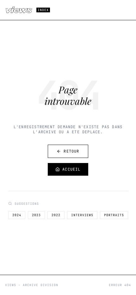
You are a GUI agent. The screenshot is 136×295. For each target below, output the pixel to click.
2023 (36, 215)
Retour (71, 151)
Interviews (82, 215)
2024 (16, 215)
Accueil (71, 169)
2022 (56, 215)
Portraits (114, 215)
